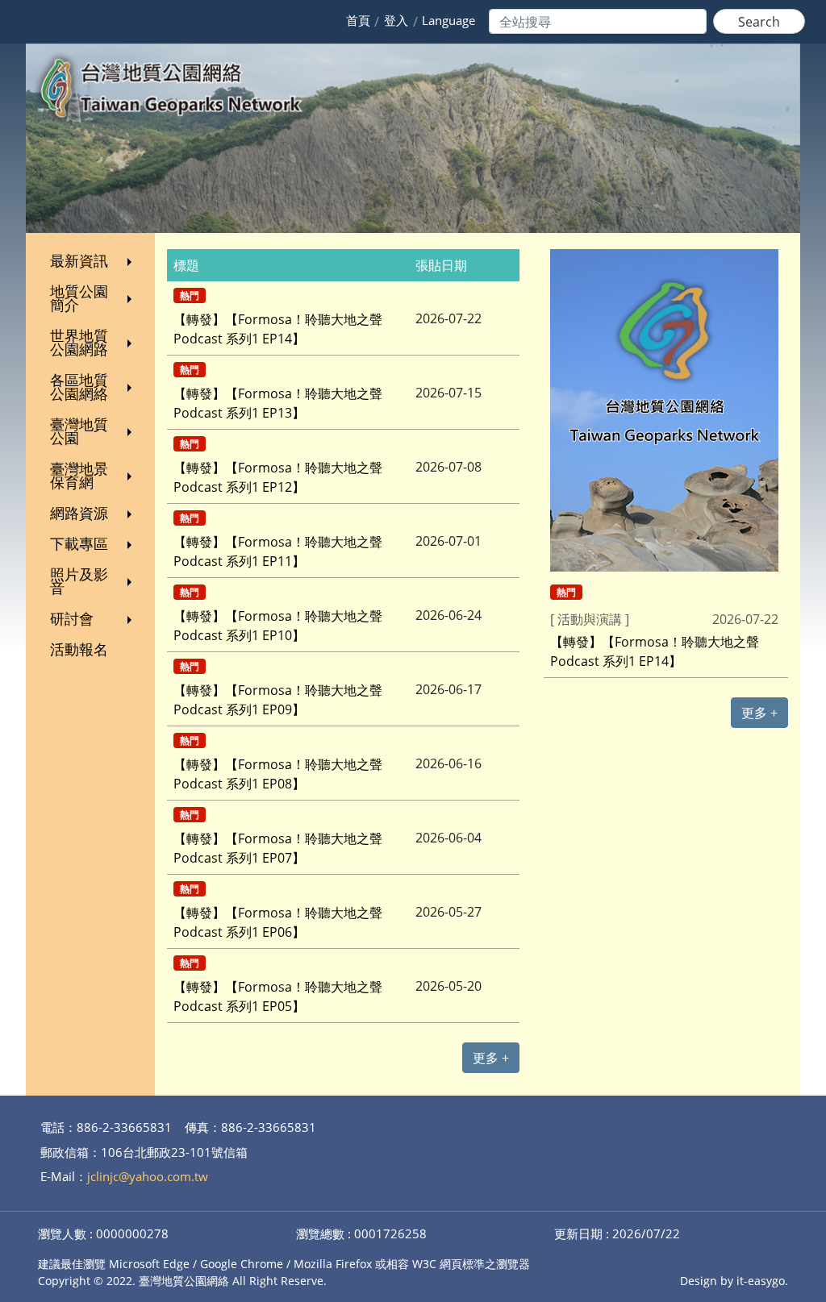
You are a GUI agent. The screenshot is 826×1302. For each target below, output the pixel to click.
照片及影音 (79, 580)
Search (759, 22)
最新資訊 (79, 260)
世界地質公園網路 (79, 342)
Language (448, 20)
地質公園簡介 (79, 297)
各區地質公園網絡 (79, 386)
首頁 (358, 20)
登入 (396, 20)
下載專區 (79, 543)
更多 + (491, 1058)
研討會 (72, 618)
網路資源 (79, 512)
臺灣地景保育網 (79, 475)
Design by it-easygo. (734, 1280)
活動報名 (79, 649)
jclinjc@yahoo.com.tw (147, 1176)
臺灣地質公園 (79, 430)
